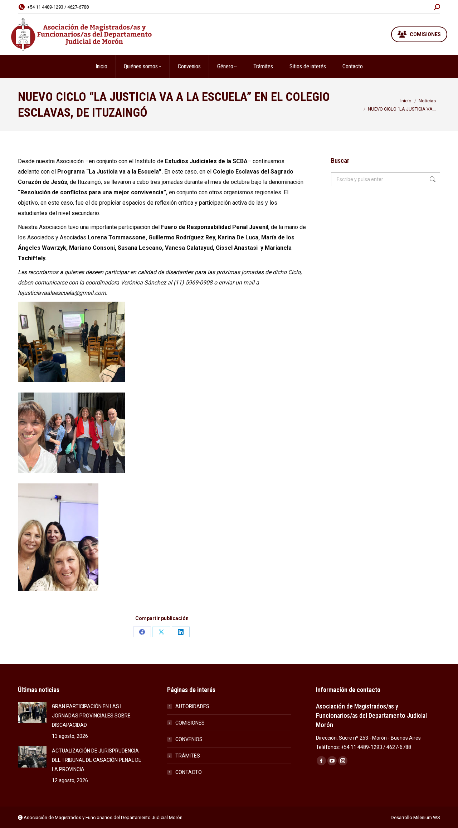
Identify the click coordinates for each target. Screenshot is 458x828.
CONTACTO (188, 772)
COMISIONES (190, 723)
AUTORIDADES (192, 706)
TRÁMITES (187, 756)
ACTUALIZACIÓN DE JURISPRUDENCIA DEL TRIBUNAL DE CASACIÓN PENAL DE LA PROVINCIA (96, 760)
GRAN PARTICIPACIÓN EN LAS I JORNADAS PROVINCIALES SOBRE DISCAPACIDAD (91, 715)
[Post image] (32, 712)
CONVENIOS (189, 739)
